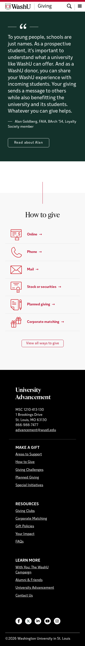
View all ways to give (42, 343)
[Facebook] (18, 621)
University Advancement (33, 393)
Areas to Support (28, 454)
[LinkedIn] (38, 621)
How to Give (25, 462)
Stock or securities (41, 287)
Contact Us (24, 595)
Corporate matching (43, 322)
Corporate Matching (31, 519)
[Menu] (80, 6)
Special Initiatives (29, 485)
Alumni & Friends (28, 580)
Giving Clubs (25, 511)
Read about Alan (28, 143)
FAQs (19, 541)
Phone (32, 252)
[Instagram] (57, 621)
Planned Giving (27, 477)
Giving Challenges (29, 470)
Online (32, 234)
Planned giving (38, 304)
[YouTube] (47, 621)
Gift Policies (24, 526)
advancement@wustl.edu (35, 430)
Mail (30, 269)
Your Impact (24, 534)
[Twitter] (28, 621)
